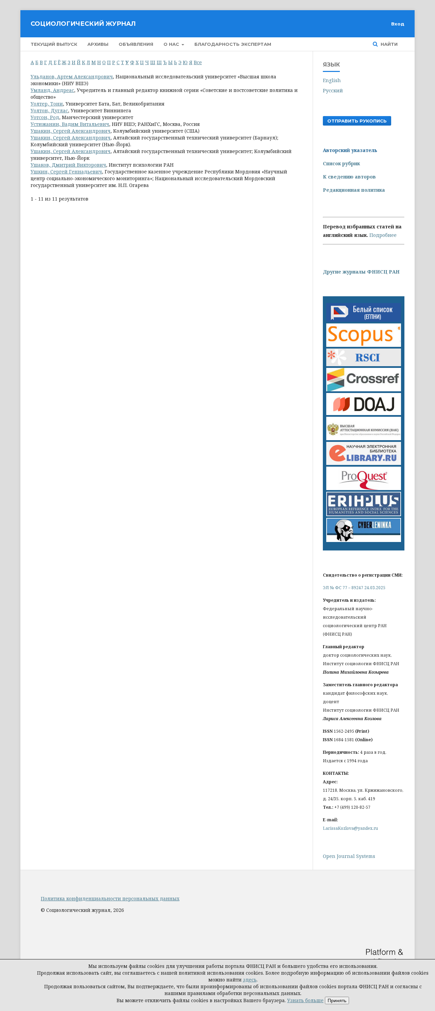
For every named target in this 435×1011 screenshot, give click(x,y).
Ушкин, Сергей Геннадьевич (66, 171)
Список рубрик (341, 163)
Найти (388, 44)
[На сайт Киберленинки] (363, 540)
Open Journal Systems (349, 856)
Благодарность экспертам (232, 44)
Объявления (136, 44)
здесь (250, 979)
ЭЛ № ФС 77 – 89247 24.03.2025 (354, 588)
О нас (171, 44)
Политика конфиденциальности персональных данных (110, 898)
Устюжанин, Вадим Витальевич (70, 124)
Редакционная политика (354, 190)
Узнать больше (305, 1000)
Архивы (97, 44)
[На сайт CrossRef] (363, 389)
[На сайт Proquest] (363, 488)
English (332, 80)
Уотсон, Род (45, 117)
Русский (333, 90)
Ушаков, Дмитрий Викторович (68, 165)
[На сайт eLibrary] (363, 463)
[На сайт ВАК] (363, 438)
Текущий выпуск (54, 44)
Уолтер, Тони (47, 103)
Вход (397, 23)
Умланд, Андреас (52, 90)
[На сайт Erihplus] (363, 514)
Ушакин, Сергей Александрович (70, 131)
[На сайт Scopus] (363, 345)
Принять (337, 1000)
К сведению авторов (349, 176)
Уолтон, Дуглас (49, 110)
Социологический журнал (83, 23)
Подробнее (383, 235)
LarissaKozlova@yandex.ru (350, 828)
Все (198, 62)
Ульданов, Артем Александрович (72, 76)
